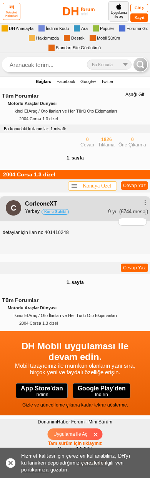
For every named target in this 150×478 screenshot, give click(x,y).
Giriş (139, 8)
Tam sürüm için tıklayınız (75, 443)
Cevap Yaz (134, 185)
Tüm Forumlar (20, 96)
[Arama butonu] (140, 64)
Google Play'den (102, 391)
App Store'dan (42, 391)
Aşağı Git (134, 94)
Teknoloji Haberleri (11, 14)
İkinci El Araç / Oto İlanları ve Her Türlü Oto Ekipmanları (65, 111)
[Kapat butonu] (98, 434)
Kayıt (139, 17)
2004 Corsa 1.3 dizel (38, 118)
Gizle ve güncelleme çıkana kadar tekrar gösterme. (75, 405)
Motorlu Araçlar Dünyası (32, 103)
